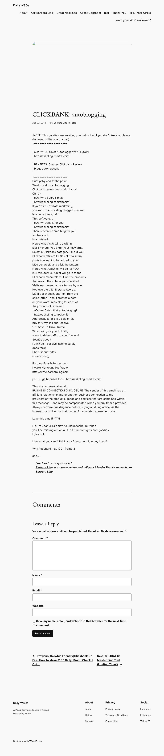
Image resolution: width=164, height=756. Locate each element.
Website (38, 605)
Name (37, 575)
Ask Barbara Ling (42, 12)
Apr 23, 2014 (39, 122)
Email (37, 590)
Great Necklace (67, 12)
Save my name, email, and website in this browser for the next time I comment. (81, 623)
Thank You (119, 12)
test (106, 12)
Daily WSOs (21, 5)
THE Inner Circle (140, 12)
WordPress (35, 741)
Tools (73, 122)
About (23, 12)
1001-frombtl (65, 448)
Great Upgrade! (90, 12)
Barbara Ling (60, 122)
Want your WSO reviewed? (133, 20)
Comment (40, 538)
